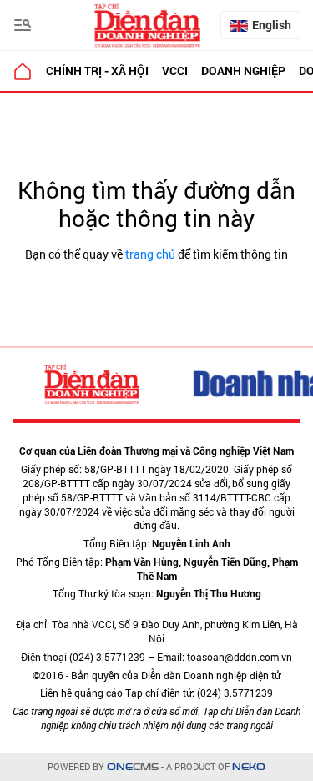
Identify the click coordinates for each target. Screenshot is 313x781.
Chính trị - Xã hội (97, 70)
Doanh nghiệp (243, 70)
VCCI (175, 70)
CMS (133, 767)
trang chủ (150, 254)
